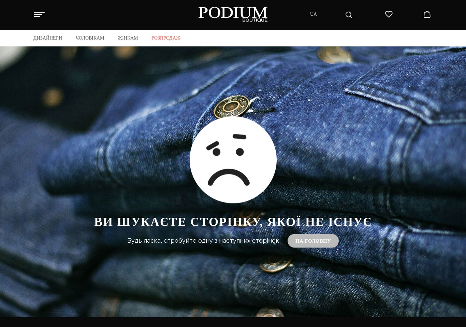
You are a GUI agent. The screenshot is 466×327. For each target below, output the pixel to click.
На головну (313, 240)
